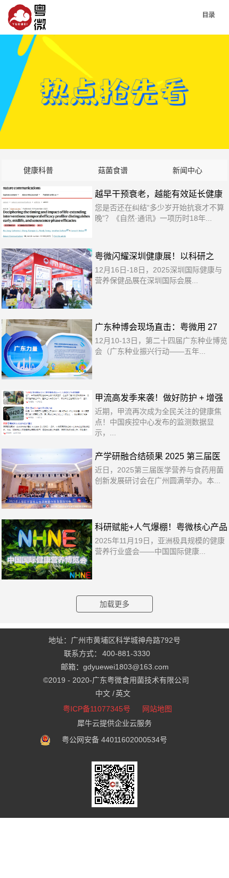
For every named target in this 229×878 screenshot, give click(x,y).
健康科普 (38, 170)
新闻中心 (187, 170)
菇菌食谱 (113, 170)
